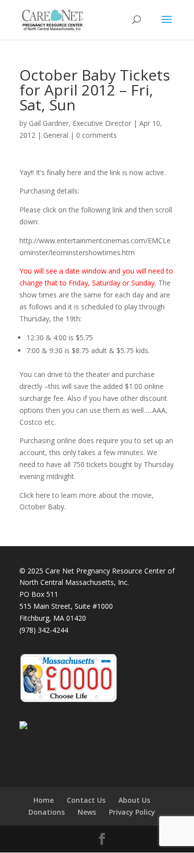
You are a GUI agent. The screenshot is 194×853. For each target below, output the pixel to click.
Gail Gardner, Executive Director (80, 123)
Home (43, 800)
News (87, 812)
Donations (46, 812)
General (55, 135)
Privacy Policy (132, 812)
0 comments (96, 135)
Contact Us (86, 800)
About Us (134, 800)
